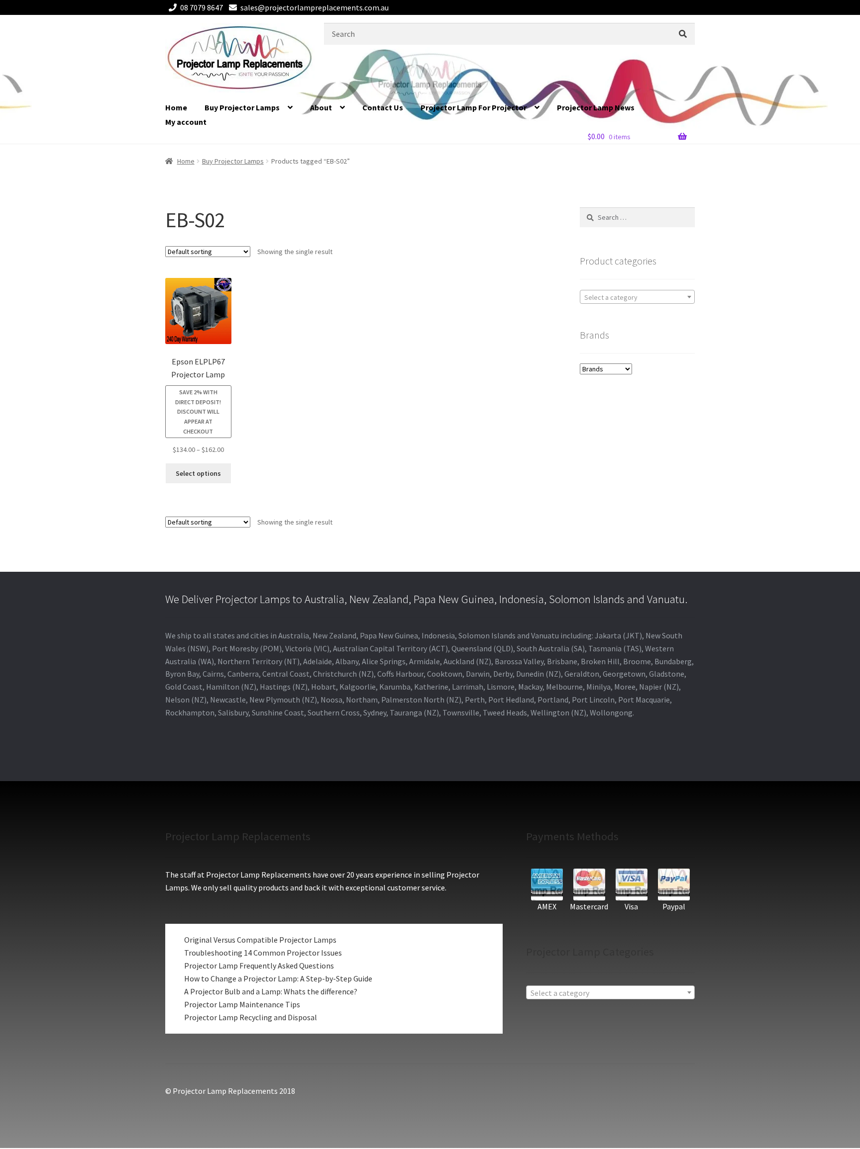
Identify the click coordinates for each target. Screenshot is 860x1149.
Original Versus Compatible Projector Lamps (260, 940)
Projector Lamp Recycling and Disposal (250, 1017)
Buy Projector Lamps (242, 107)
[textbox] (637, 297)
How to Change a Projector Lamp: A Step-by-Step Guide (278, 978)
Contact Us (382, 107)
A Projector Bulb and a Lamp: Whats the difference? (270, 991)
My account (186, 122)
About (321, 107)
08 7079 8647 (201, 7)
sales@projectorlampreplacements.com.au (314, 7)
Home (176, 107)
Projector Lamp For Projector (474, 107)
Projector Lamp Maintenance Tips (242, 1004)
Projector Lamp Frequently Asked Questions (259, 966)
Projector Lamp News (596, 107)
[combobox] (637, 297)
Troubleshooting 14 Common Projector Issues (263, 953)
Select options (198, 473)
